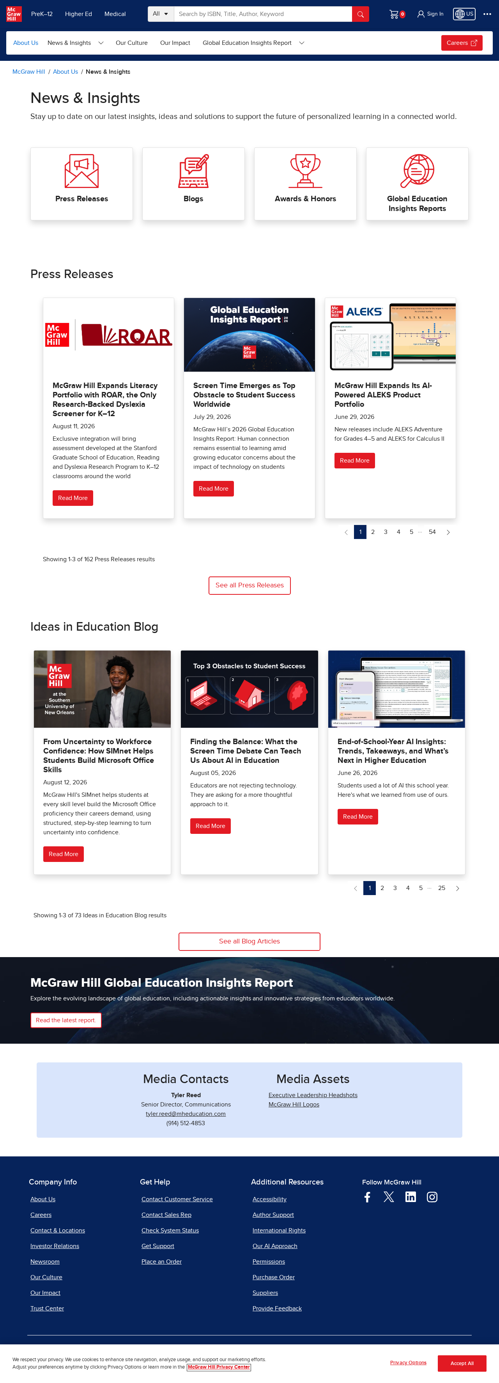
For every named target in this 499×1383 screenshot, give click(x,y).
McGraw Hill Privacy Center (219, 1367)
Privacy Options (408, 1362)
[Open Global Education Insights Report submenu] (301, 42)
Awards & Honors (305, 199)
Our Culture (132, 43)
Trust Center (47, 1308)
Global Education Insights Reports (417, 204)
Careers (457, 43)
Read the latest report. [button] (66, 1020)
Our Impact (175, 43)
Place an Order (162, 1262)
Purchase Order (274, 1277)
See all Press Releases (250, 585)
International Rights (279, 1230)
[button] (430, 14)
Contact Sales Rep (166, 1215)
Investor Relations (54, 1246)
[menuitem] (75, 42)
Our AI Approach (275, 1246)
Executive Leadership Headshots (313, 1095)
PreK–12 (42, 14)
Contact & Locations (57, 1230)
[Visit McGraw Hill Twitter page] (389, 1196)
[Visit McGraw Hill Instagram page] (432, 1196)
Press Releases (81, 199)
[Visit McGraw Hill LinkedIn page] (410, 1196)
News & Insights (69, 43)
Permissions (269, 1262)
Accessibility (270, 1199)
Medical (115, 14)
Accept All (462, 1363)
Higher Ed (78, 14)
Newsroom (45, 1262)
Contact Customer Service (177, 1199)
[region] (249, 1363)
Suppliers (265, 1293)
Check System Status (170, 1230)
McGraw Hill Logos (294, 1104)
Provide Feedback (277, 1308)
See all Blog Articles (249, 941)
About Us (25, 43)
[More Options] (487, 14)
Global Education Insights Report (247, 43)
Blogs (193, 199)
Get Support (158, 1246)
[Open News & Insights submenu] (101, 42)
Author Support (273, 1215)
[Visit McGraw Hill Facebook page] (367, 1196)
